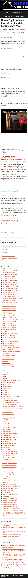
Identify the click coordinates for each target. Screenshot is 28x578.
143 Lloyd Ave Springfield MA (9, 284)
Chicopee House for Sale (8, 367)
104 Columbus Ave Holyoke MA (9, 270)
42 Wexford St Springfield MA (9, 329)
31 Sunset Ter (5, 312)
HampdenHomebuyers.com (7, 151)
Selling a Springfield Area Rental (10, 473)
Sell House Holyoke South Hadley (10, 453)
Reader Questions (6, 429)
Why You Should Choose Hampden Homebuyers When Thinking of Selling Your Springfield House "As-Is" (13, 513)
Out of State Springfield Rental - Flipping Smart (13, 554)
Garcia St (4, 390)
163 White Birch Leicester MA (9, 292)
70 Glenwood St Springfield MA (9, 345)
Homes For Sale (19, 16)
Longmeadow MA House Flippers (13, 221)
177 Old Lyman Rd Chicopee (9, 296)
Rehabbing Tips (6, 435)
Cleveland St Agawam (7, 369)
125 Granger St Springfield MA (9, 280)
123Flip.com (5, 252)
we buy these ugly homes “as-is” (18, 166)
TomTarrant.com (6, 260)
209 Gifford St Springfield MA (9, 306)
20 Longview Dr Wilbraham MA (9, 302)
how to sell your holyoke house (9, 404)
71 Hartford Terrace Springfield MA (10, 347)
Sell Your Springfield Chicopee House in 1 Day (13, 469)
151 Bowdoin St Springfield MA (9, 288)
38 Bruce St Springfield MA (8, 323)
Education (4, 376)
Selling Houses (5, 478)
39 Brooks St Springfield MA (9, 325)
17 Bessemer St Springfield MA (9, 294)
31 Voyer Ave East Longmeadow (10, 314)
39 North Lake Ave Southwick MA (10, 327)
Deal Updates (5, 374)
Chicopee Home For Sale (8, 365)
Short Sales (5, 482)
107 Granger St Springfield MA (9, 274)
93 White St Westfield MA (8, 359)
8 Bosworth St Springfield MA (9, 349)
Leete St (4, 416)
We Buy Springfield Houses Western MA (11, 508)
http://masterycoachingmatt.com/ (9, 215)
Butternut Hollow (6, 363)
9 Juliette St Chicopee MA (8, 355)
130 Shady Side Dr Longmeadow (10, 282)
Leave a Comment (21, 29)
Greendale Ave (6, 392)
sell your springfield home (8, 471)
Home (7, 12)
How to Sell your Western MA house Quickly (12, 408)
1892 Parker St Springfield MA (9, 300)
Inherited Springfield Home (8, 410)
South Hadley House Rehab (9, 484)
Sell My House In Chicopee (8, 457)
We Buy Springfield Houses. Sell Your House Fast (14, 510)
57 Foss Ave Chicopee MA (8, 337)
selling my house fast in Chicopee (10, 480)
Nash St (4, 422)
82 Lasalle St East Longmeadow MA (11, 351)
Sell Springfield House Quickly (9, 463)
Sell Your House (9, 16)
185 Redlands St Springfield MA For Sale (12, 298)
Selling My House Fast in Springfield (10, 536)
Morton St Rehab (6, 420)
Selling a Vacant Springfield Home (10, 475)
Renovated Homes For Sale (9, 439)
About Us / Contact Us (16, 12)
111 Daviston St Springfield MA (9, 276)
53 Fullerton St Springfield (8, 335)
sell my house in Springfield (8, 459)
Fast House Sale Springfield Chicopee (11, 380)
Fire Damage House (7, 386)
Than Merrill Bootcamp (7, 490)
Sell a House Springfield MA (9, 443)
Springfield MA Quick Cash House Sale (11, 486)
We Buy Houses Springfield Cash (10, 506)
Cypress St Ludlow (6, 372)
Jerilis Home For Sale (7, 412)
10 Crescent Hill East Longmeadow (10, 268)
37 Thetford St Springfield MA (9, 321)
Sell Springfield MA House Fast (9, 258)
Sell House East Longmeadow (9, 451)
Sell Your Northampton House (9, 467)
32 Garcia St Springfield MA (9, 316)
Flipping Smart (3, 5)
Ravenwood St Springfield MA (9, 427)
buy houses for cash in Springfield (11, 169)
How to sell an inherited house (9, 400)
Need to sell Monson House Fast (10, 423)
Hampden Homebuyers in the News (10, 396)
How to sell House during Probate (10, 402)
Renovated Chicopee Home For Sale (11, 437)
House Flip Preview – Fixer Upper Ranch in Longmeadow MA (12, 23)
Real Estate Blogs (6, 431)
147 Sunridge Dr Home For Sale (10, 286)
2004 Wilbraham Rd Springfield (9, 304)
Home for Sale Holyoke (7, 398)
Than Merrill (19, 210)
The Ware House (6, 492)
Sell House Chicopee (7, 449)
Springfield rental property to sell (10, 488)
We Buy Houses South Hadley (9, 504)
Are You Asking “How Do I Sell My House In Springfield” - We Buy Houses (12, 549)
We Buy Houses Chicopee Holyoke (10, 498)
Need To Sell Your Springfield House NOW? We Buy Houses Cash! (14, 561)
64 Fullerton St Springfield (8, 343)
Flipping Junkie (6, 254)
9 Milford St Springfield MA (8, 357)
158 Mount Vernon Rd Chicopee (10, 290)
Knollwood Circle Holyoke (8, 414)
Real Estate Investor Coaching (9, 433)
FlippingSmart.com (14, 149)
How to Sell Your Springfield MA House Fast (12, 406)
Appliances (5, 361)
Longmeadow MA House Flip (12, 220)
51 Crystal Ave (5, 331)
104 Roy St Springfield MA (8, 272)
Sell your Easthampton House (9, 465)
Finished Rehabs (6, 384)
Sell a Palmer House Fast (8, 445)
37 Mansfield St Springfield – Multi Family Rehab (13, 319)
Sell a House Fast (6, 441)
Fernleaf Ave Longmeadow (8, 382)
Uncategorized (5, 496)
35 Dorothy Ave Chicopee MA (9, 318)
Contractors (5, 371)
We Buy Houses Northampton (9, 502)
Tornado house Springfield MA (9, 494)
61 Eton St (4, 339)
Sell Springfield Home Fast (8, 461)
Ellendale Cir (5, 378)
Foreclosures (5, 388)
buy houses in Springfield (9, 156)
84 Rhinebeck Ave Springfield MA (10, 353)
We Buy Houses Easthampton (9, 500)
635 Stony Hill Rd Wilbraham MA (10, 341)
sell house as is (6, 447)
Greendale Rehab (6, 394)
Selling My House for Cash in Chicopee (11, 534)
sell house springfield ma (8, 455)
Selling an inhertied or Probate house (11, 476)
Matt (13, 29)
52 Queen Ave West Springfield (9, 333)
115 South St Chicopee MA (8, 278)
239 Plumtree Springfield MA (9, 310)
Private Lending (6, 425)
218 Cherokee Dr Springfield (9, 308)
